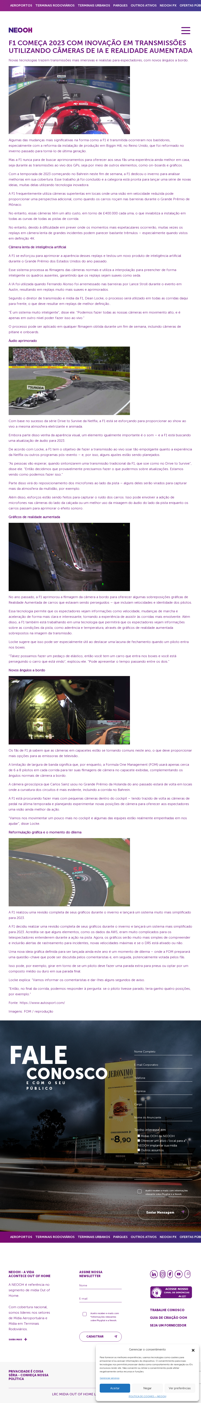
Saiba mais (15, 1339)
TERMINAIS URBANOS (94, 5)
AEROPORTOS (21, 5)
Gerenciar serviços (109, 1378)
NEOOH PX (168, 5)
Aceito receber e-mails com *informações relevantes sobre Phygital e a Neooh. (104, 1317)
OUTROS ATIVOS (144, 5)
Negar (147, 1388)
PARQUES (120, 5)
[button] (193, 1349)
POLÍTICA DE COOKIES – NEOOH (147, 1396)
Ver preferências (180, 1388)
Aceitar (115, 1388)
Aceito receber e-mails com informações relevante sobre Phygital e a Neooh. (166, 1192)
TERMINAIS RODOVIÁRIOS (55, 5)
